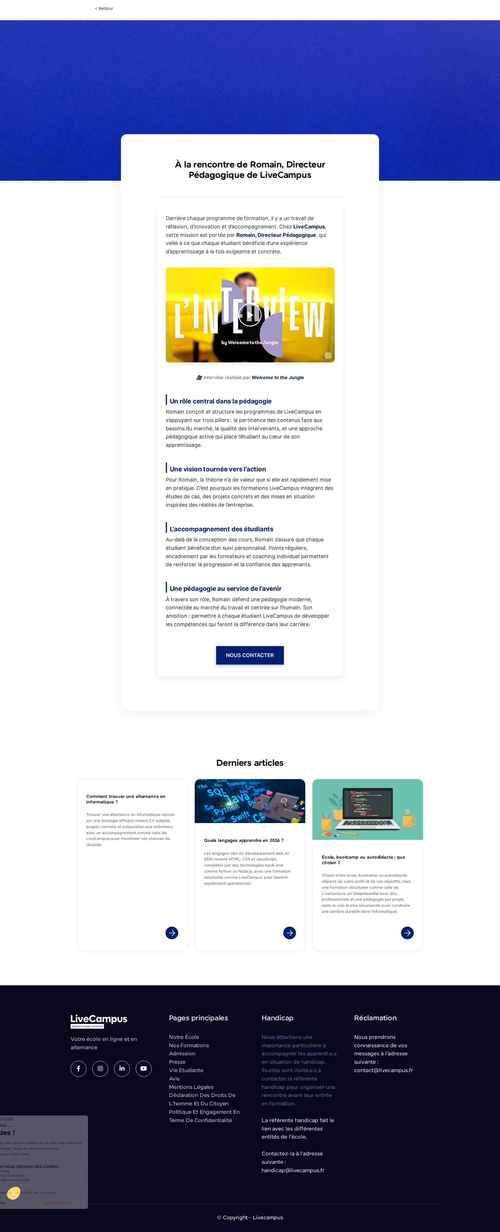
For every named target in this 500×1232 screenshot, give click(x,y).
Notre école (184, 1037)
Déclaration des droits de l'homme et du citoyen (202, 1100)
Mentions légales (191, 1087)
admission (182, 1054)
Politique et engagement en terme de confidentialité (204, 1116)
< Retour (104, 8)
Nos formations (189, 1046)
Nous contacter (250, 655)
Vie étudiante (186, 1071)
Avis (174, 1079)
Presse (177, 1062)
